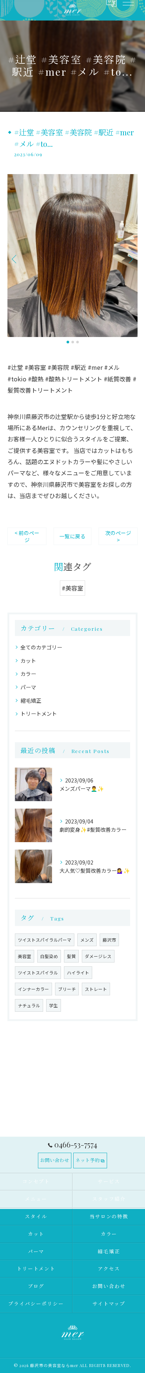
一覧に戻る (72, 536)
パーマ (28, 687)
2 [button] (72, 342)
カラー (28, 673)
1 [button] (68, 342)
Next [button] (130, 258)
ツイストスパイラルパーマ (44, 940)
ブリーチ (67, 989)
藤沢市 (109, 940)
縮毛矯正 (30, 700)
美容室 (24, 956)
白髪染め (49, 956)
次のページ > (118, 536)
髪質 (71, 956)
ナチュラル (29, 1005)
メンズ (87, 940)
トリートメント (38, 713)
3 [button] (77, 342)
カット (28, 660)
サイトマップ (109, 1303)
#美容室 (72, 587)
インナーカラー (33, 989)
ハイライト (78, 973)
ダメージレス (98, 956)
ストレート (96, 989)
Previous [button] (14, 258)
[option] (72, 255)
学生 (53, 1005)
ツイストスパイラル (38, 973)
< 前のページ (26, 536)
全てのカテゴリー (41, 647)
